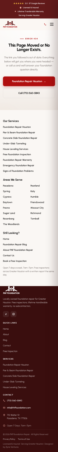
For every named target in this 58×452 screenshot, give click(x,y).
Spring (6, 191)
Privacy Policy (9, 439)
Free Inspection (10, 351)
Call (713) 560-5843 (29, 93)
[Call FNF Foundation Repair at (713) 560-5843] (45, 24)
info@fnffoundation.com (19, 407)
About (6, 334)
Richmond (35, 213)
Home (6, 238)
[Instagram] (14, 314)
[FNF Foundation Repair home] (22, 24)
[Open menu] (51, 24)
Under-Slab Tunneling (14, 143)
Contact (7, 345)
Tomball (34, 218)
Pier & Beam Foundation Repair (19, 132)
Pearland (35, 185)
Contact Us (8, 255)
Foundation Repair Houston (29, 81)
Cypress (7, 196)
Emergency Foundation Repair (18, 165)
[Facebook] (6, 314)
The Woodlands (11, 224)
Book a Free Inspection (15, 261)
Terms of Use (24, 439)
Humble (34, 196)
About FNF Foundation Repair (18, 250)
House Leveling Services (15, 149)
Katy (32, 191)
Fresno (6, 207)
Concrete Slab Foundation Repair (20, 138)
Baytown (7, 202)
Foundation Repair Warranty (17, 159)
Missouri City (37, 207)
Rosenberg (8, 218)
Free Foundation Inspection (17, 154)
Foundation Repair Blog (15, 244)
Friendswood (37, 202)
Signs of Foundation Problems (18, 171)
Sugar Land (9, 213)
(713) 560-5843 (14, 400)
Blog (5, 340)
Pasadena (8, 185)
